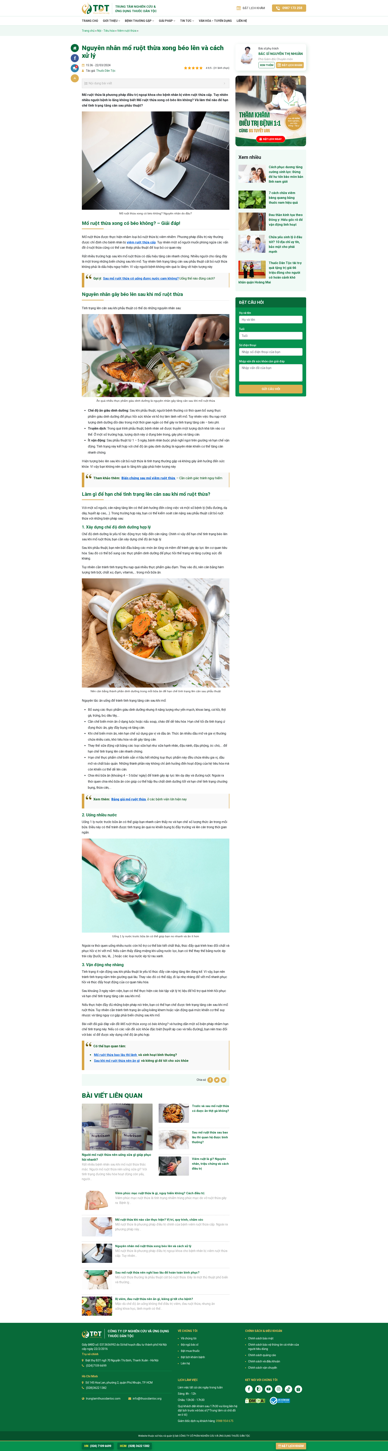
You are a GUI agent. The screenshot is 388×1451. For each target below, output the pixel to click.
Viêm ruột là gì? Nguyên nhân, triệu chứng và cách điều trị (210, 1163)
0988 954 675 (224, 1421)
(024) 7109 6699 (97, 1446)
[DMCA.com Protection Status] (255, 1400)
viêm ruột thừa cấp (141, 242)
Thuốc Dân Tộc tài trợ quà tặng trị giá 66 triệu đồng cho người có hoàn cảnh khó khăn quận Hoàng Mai (270, 272)
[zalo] (259, 1389)
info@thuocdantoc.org (147, 1398)
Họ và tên (245, 313)
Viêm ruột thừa (126, 30)
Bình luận (76, 67)
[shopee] (298, 1389)
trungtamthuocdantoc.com (103, 1398)
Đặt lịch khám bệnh (193, 1357)
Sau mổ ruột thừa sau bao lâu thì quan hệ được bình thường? (210, 1137)
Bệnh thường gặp (138, 20)
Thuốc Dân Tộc (105, 70)
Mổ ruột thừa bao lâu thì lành (116, 1055)
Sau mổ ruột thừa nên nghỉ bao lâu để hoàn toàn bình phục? (157, 1272)
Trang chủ (90, 20)
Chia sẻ (75, 58)
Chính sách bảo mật (260, 1338)
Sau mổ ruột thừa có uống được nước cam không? (141, 278)
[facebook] (249, 1389)
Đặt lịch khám (292, 65)
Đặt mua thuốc (190, 1350)
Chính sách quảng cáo (262, 1355)
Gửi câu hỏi (271, 389)
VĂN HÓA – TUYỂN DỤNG (215, 20)
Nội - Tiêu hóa (106, 30)
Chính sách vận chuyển (262, 1367)
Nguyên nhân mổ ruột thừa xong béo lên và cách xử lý (153, 1246)
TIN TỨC (186, 20)
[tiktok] (288, 1389)
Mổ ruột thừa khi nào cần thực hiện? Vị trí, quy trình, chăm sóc (159, 1219)
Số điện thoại (247, 345)
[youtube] (268, 1389)
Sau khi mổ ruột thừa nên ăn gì (117, 1061)
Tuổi (242, 329)
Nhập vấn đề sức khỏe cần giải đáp (262, 361)
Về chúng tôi (188, 1338)
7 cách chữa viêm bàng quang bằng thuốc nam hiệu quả (283, 197)
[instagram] (278, 1389)
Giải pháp (166, 20)
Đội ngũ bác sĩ (189, 1344)
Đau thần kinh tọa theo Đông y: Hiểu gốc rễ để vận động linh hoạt (286, 219)
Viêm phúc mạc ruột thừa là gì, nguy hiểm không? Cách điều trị (159, 1193)
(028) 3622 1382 (134, 1446)
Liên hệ (242, 20)
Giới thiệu (110, 20)
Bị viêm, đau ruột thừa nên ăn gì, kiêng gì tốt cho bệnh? (154, 1299)
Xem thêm (266, 65)
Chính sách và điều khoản (264, 1361)
